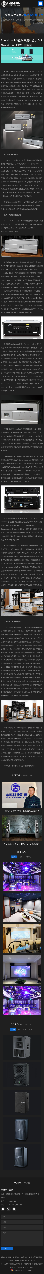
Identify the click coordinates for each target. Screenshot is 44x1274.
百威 (24, 1029)
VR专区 (28, 857)
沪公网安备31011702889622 (23, 1271)
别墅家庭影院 (37, 1257)
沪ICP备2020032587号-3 (25, 1267)
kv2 (18, 1029)
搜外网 (17, 1260)
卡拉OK (20, 857)
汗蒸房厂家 (25, 1260)
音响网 (10, 1260)
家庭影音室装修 (13, 1257)
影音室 (33, 1260)
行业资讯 (28, 45)
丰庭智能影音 (26, 1257)
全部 (13, 857)
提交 (6, 1248)
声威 (30, 1029)
